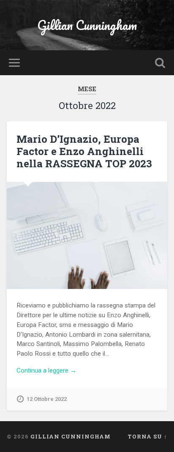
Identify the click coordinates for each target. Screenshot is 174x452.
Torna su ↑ (147, 436)
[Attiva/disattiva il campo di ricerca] (160, 62)
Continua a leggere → (46, 370)
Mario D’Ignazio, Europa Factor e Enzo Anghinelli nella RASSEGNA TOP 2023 (84, 151)
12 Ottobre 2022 (47, 399)
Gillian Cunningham (87, 25)
